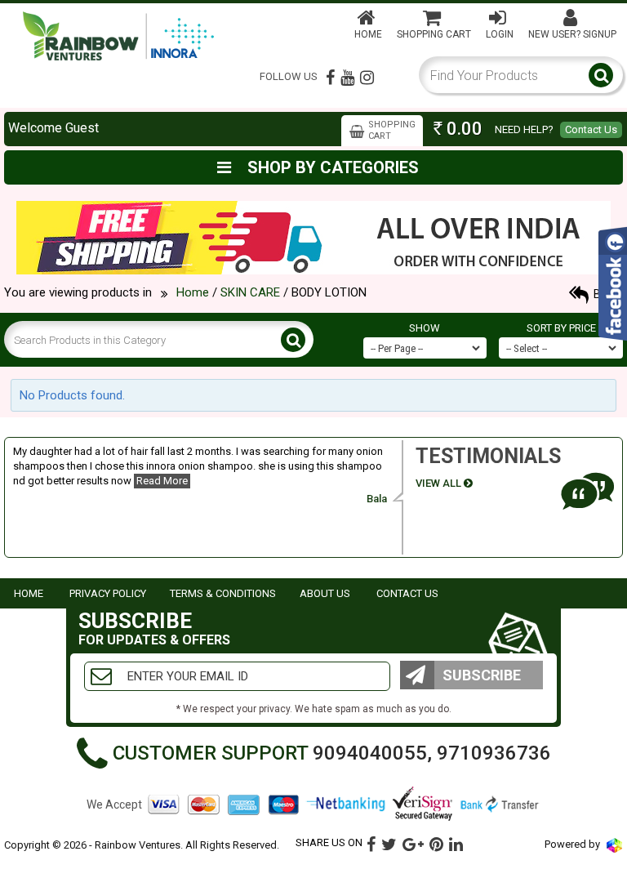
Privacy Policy (107, 593)
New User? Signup (572, 34)
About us (325, 593)
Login (500, 34)
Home (368, 34)
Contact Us (591, 129)
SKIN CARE (250, 292)
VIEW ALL (440, 483)
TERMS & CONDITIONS (223, 593)
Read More (162, 481)
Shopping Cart (434, 34)
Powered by (574, 844)
